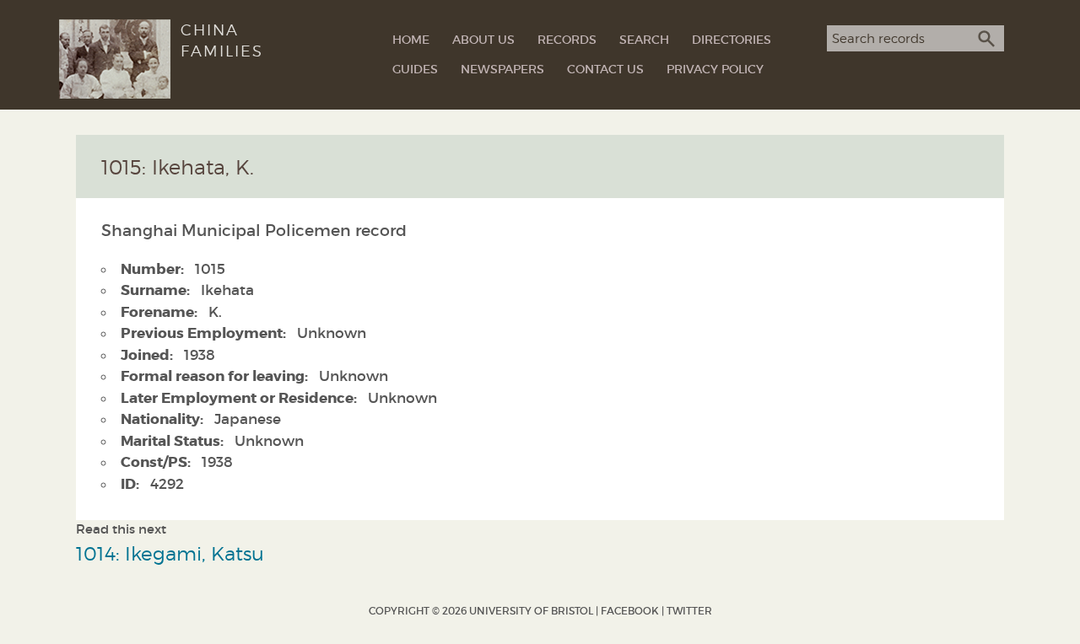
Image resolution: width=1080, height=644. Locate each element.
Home (410, 39)
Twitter (689, 610)
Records (567, 39)
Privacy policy (715, 69)
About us (483, 39)
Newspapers (502, 69)
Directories (731, 39)
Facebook (630, 610)
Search (644, 39)
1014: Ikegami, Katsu (170, 553)
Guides (415, 69)
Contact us (605, 69)
